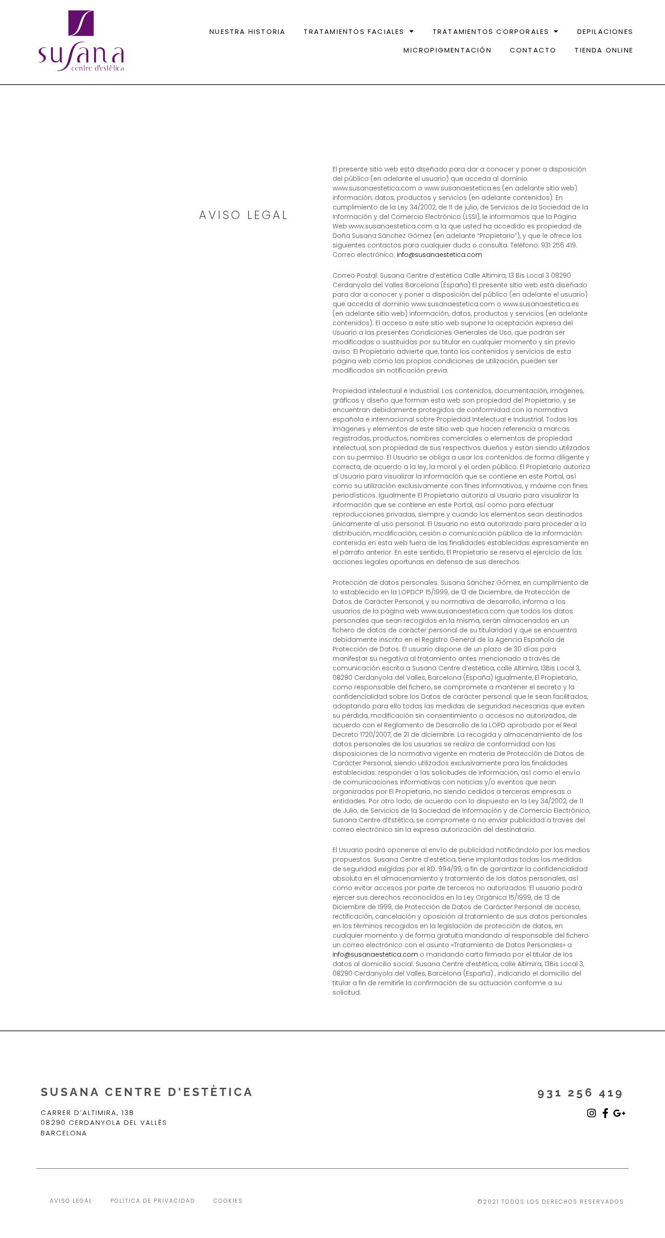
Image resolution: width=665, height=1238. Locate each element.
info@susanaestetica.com (439, 254)
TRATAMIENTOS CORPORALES (491, 31)
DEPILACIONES (605, 31)
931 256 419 (580, 1092)
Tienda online (604, 50)
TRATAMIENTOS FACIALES (354, 31)
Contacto (533, 50)
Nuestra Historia (247, 31)
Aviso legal (71, 1201)
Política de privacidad (152, 1201)
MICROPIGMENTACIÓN (447, 50)
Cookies (228, 1201)
